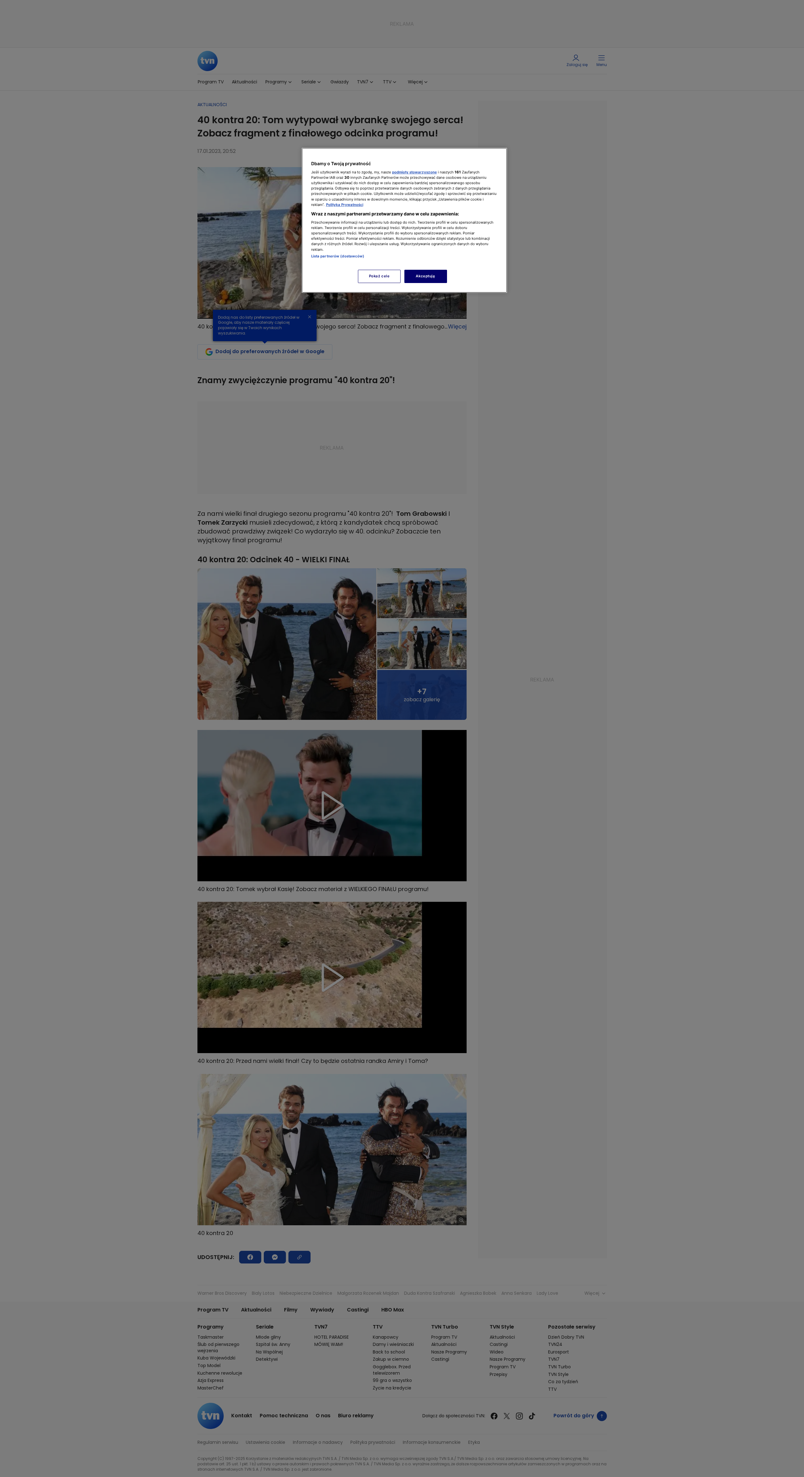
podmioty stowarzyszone (414, 172)
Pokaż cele (379, 276)
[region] (404, 220)
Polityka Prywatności (344, 204)
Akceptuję (425, 276)
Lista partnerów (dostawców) (338, 256)
